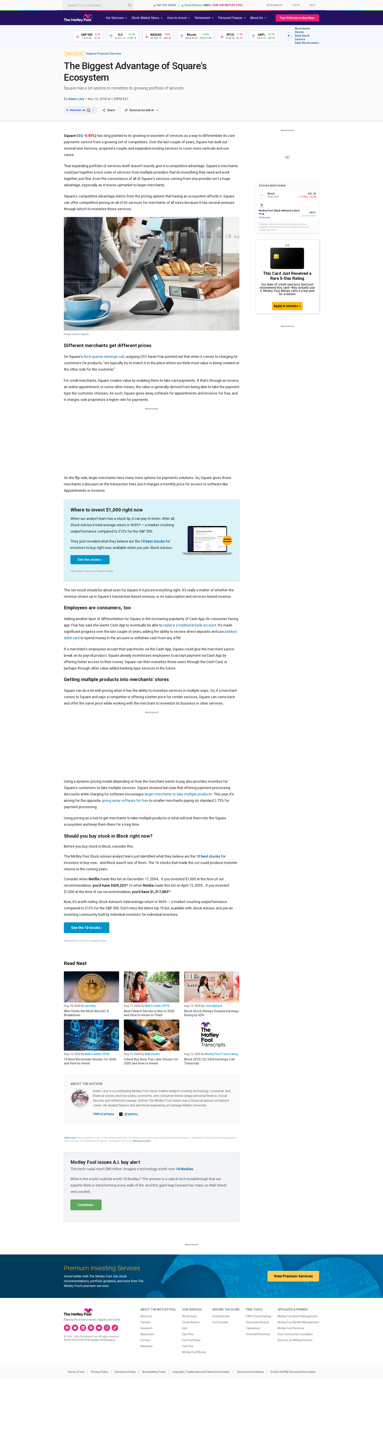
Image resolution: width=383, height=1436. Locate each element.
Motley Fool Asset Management (298, 1316)
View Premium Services (293, 1276)
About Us (146, 1316)
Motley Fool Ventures (291, 1328)
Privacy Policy (99, 1371)
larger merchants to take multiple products (178, 794)
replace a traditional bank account (189, 625)
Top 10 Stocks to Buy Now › (297, 18)
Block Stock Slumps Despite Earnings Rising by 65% (211, 1013)
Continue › (86, 1205)
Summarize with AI (141, 110)
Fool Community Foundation (295, 1334)
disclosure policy (141, 1141)
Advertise (146, 1346)
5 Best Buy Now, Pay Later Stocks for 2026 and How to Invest (151, 1061)
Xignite (94, 1339)
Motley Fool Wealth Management (298, 1322)
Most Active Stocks (302, 30)
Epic (185, 1328)
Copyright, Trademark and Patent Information (201, 1371)
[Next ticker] (288, 35)
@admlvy (131, 1114)
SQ (80, 135)
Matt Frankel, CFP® (157, 1005)
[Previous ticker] (67, 35)
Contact (145, 1340)
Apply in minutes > (287, 306)
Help (312, 5)
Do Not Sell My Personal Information (293, 1371)
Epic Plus (187, 1334)
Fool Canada (220, 1322)
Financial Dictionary (258, 1334)
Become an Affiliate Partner (295, 1340)
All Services (189, 1316)
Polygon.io (109, 1339)
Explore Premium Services (103, 53)
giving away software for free (125, 800)
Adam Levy (76, 99)
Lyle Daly (90, 1005)
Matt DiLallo (152, 1054)
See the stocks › (90, 559)
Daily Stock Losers (307, 42)
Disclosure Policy (125, 1371)
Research (146, 1328)
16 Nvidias (184, 1169)
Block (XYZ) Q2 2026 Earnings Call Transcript (209, 1061)
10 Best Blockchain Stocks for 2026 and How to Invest (90, 1061)
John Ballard (213, 1005)
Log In (296, 5)
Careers (145, 1322)
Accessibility (274, 5)
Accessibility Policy (154, 1371)
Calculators (253, 1328)
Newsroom (147, 1334)
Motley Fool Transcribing (221, 1054)
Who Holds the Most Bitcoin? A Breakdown (86, 1013)
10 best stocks (153, 541)
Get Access (264, 217)
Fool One (187, 1346)
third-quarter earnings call (104, 356)
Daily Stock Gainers (302, 37)
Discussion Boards (257, 1322)
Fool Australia (220, 1316)
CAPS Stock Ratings (258, 1316)
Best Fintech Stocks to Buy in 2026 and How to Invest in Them (149, 1013)
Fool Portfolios (191, 1340)
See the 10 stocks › (86, 928)
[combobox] (98, 5)
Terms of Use (75, 1371)
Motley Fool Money (194, 1352)
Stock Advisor (191, 1322)
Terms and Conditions (250, 1371)
